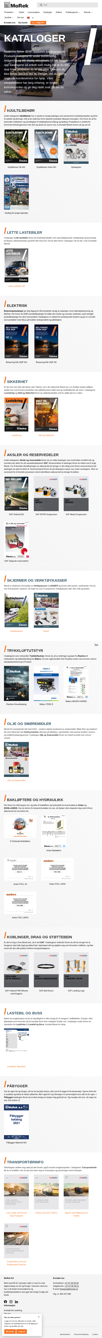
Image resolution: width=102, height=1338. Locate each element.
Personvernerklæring (81, 1334)
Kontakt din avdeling (13, 1310)
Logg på (21, 1331)
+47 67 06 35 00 (71, 1283)
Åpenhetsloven (65, 1334)
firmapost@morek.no (69, 1289)
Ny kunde (22, 23)
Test (96, 645)
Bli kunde (10, 1331)
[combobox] (67, 4)
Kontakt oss (9, 23)
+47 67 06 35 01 (72, 1286)
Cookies (95, 1334)
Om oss (7, 1314)
